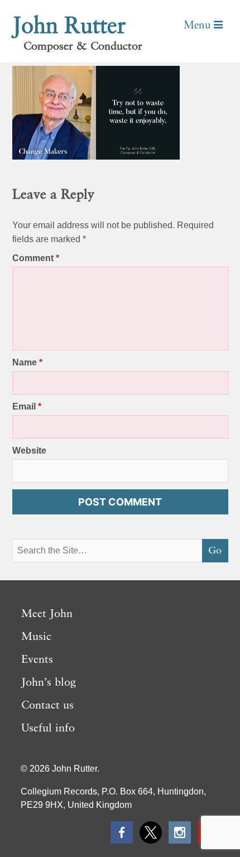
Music (36, 637)
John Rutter (69, 27)
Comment (35, 258)
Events (37, 660)
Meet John (47, 614)
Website (29, 450)
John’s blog (48, 683)
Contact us (47, 705)
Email (26, 406)
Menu (199, 25)
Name (27, 362)
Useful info (48, 728)
